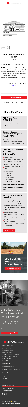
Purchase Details (20, 64)
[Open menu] (4, 3)
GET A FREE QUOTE (9, 333)
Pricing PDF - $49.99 (7, 91)
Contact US (8, 230)
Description (6, 64)
